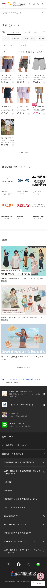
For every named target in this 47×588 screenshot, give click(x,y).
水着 (38, 379)
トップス (6, 38)
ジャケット (15, 38)
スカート (41, 38)
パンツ (33, 38)
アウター (25, 38)
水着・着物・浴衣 (27, 379)
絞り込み (40, 583)
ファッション (14, 32)
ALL (3, 32)
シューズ (26, 32)
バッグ (36, 32)
